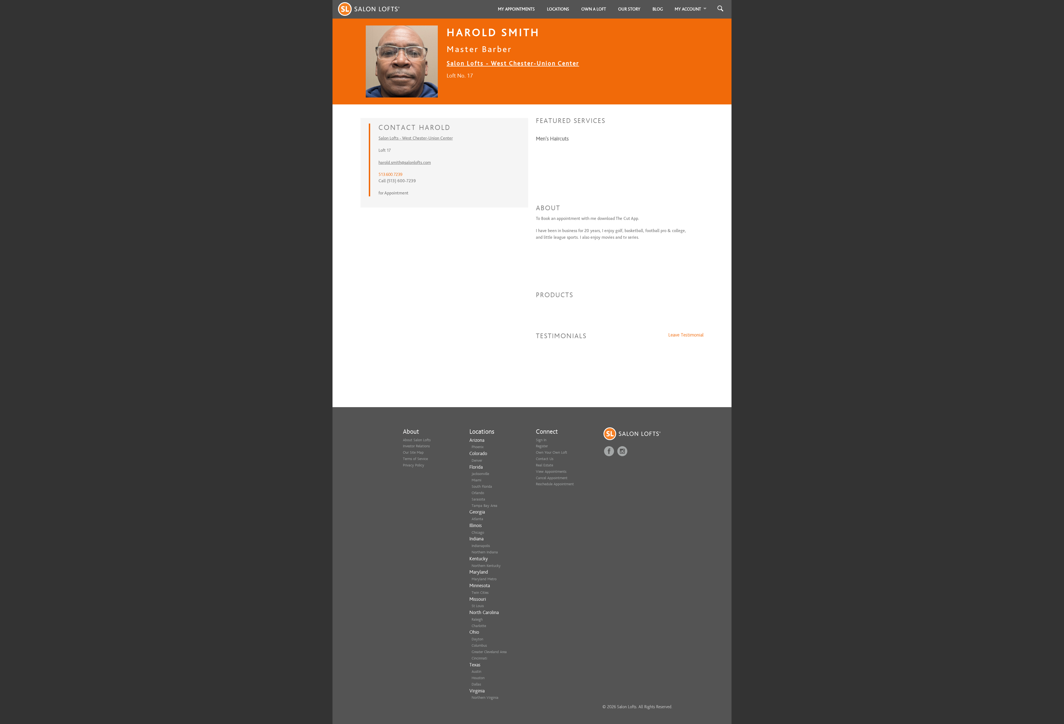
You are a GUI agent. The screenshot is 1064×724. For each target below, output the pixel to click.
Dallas (476, 684)
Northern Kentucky (486, 566)
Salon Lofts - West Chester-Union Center (513, 63)
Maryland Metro (484, 579)
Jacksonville (480, 474)
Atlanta (477, 519)
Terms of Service (415, 459)
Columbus (479, 645)
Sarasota (478, 499)
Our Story (629, 9)
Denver (477, 460)
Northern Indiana (485, 552)
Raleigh (477, 619)
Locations (558, 9)
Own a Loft (593, 9)
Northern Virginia (485, 697)
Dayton (477, 639)
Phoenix (478, 447)
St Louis (478, 606)
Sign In (541, 440)
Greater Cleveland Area (489, 652)
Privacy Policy (413, 465)
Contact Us (544, 459)
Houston (478, 678)
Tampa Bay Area (484, 506)
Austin (476, 671)
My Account (688, 9)
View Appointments (551, 471)
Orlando (478, 493)
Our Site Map (413, 452)
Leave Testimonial (686, 335)
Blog (658, 9)
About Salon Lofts (417, 440)
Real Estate (544, 465)
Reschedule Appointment (555, 484)
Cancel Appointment (551, 478)
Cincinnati (479, 658)
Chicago (478, 532)
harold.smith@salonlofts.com (404, 162)
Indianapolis (481, 546)
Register (542, 446)
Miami (476, 480)
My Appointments (516, 9)
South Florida (482, 486)
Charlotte (479, 626)
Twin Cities (480, 593)
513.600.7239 (390, 174)
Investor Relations (416, 446)
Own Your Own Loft (551, 452)
